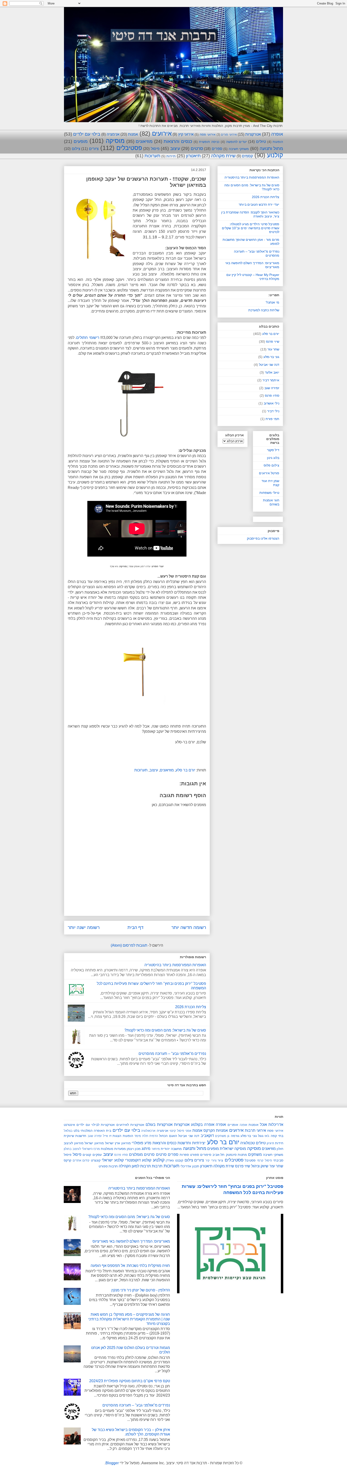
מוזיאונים (144, 141)
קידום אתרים (81, 1160)
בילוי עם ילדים (86, 134)
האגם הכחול (168, 1136)
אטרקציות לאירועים (130, 1125)
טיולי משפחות (269, 493)
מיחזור (156, 1149)
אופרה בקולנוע (202, 1125)
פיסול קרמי (264, 1160)
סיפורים (205, 1155)
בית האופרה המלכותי (95, 1130)
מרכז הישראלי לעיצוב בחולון (82, 1149)
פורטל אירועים (269, 473)
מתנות (242, 1155)
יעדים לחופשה (236, 142)
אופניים (233, 1125)
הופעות (278, 142)
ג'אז (267, 1136)
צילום (76, 149)
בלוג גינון (273, 458)
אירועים (162, 133)
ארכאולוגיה (148, 1130)
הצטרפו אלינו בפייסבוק (263, 538)
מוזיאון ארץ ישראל (118, 1143)
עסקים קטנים (92, 1155)
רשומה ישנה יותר (84, 927)
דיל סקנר (273, 450)
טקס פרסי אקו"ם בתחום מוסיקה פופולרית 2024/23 (129, 1381)
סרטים (197, 148)
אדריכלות (275, 1125)
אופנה (243, 1125)
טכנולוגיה (247, 1143)
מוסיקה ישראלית (233, 1149)
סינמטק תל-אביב (224, 1155)
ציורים (94, 149)
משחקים (255, 1155)
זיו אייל (107, 1136)
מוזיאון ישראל (94, 1143)
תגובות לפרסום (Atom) (129, 945)
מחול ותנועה (271, 148)
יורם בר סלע (185, 770)
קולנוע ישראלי (113, 1160)
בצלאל (68, 1130)
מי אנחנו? (272, 302)
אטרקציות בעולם (159, 1125)
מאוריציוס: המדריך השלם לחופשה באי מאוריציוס (131, 1241)
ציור (220, 1160)
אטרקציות (253, 134)
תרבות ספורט (108, 1166)
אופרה (277, 134)
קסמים (247, 156)
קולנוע (275, 155)
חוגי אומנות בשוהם (271, 502)
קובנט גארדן (174, 1160)
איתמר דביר (270, 380)
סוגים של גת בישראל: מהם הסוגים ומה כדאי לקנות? (165, 1030)
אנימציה (113, 134)
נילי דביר (273, 411)
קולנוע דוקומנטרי (138, 1160)
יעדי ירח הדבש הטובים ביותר (259, 204)
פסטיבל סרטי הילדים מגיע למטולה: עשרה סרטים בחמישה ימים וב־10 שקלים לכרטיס (250, 228)
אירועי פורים (229, 134)
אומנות (253, 1125)
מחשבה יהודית (171, 1149)
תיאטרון (193, 155)
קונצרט (96, 1160)
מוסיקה (115, 140)
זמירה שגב (271, 388)
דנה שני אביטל (269, 364)
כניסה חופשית (209, 142)
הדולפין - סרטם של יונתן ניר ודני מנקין (140, 1290)
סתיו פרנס (272, 395)
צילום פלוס (271, 465)
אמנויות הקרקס (215, 1130)
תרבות (157, 1166)
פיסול (155, 149)
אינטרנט (69, 1125)
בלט (76, 1130)
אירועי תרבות (255, 1130)
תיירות (171, 156)
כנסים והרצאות (178, 141)
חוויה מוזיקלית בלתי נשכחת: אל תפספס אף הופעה (130, 1266)
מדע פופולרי (141, 1143)
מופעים (81, 141)
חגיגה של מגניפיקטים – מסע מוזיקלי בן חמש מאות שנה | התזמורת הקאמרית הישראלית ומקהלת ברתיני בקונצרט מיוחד (129, 1318)
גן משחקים (222, 1136)
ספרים (217, 149)
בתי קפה (277, 1136)
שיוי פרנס (272, 341)
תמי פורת (272, 419)
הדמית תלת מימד (146, 1136)
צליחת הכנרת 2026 (190, 1007)
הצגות (117, 1136)
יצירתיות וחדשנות (191, 1143)
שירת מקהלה (223, 155)
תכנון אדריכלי (189, 1166)
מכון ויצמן (134, 1149)
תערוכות (152, 155)
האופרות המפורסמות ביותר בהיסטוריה (175, 965)
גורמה (235, 1136)
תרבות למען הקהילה (135, 1166)
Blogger (112, 1463)
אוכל (263, 1125)
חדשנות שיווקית (75, 1136)
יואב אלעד (272, 372)
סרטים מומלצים (142, 1155)
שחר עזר (273, 349)
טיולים (261, 142)
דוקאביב (207, 1136)
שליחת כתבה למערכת (263, 310)
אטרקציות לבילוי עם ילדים (95, 1125)
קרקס (67, 1160)
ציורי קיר (210, 1160)
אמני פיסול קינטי (180, 1130)
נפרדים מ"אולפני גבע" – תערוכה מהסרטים (172, 1054)
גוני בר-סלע (271, 357)
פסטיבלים (129, 148)
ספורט (194, 1155)
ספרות (184, 1155)
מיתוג (146, 1149)
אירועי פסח (208, 134)
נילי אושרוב (271, 403)
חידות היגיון (275, 1143)
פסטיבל (250, 1160)
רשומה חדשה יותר (188, 927)
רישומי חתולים (87, 338)
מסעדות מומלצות (113, 1149)
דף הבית (135, 927)
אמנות (133, 134)
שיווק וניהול (259, 1166)
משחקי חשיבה (239, 149)
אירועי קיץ (186, 134)
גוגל (260, 1136)
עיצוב (175, 148)
